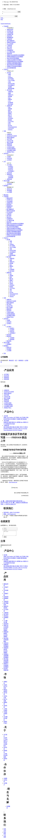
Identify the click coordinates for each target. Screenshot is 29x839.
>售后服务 (9, 190)
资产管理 (9, 215)
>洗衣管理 (9, 145)
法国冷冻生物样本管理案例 (14, 228)
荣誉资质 (9, 341)
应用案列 (9, 344)
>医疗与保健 (10, 142)
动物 (11, 241)
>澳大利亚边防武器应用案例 (14, 64)
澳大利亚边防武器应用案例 (14, 233)
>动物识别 (9, 134)
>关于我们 (9, 164)
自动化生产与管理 (11, 301)
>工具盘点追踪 (10, 147)
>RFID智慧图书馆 (11, 67)
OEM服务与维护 (11, 315)
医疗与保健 (9, 307)
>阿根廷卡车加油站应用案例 (14, 66)
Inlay (11, 264)
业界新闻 (12, 339)
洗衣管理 (9, 310)
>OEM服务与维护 (11, 150)
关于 (5, 161)
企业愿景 (12, 329)
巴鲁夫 (11, 283)
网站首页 (6, 195)
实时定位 (9, 217)
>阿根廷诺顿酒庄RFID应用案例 (15, 56)
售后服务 (9, 349)
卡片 (11, 267)
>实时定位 (9, 48)
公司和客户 (12, 333)
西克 (11, 277)
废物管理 (9, 309)
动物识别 (12, 258)
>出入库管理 (10, 44)
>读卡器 (9, 72)
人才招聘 (9, 350)
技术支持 (9, 334)
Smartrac (12, 296)
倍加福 (11, 275)
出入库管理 (9, 212)
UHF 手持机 (13, 247)
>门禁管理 (9, 45)
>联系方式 (9, 189)
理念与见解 (7, 180)
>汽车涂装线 (10, 32)
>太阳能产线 (10, 34)
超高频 (11, 263)
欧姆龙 (11, 286)
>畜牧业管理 (10, 29)
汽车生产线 (9, 306)
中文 (2, 18)
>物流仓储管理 (10, 137)
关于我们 (9, 326)
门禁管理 (9, 214)
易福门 (11, 280)
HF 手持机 (12, 245)
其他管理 (9, 222)
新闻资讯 (9, 336)
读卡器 (8, 239)
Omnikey (12, 244)
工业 (11, 242)
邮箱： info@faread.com (10, 514)
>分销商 (9, 156)
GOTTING (12, 288)
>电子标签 (9, 90)
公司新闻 (12, 337)
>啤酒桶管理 (10, 37)
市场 (5, 131)
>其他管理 (9, 53)
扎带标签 (12, 269)
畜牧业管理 (9, 198)
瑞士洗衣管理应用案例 (12, 226)
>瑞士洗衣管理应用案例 (13, 58)
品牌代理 (9, 272)
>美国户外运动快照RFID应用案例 (15, 55)
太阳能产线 (9, 202)
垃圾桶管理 (9, 218)
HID (11, 274)
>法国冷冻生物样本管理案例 (14, 59)
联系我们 (6, 185)
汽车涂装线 (9, 201)
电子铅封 (12, 271)
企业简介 (12, 328)
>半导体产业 (10, 31)
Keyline (11, 292)
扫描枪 (11, 253)
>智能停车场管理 (11, 42)
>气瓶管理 (9, 39)
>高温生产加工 (10, 151)
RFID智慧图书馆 (11, 236)
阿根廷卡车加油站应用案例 (14, 234)
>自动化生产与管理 (12, 136)
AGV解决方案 (10, 220)
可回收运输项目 (11, 313)
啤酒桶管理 (9, 206)
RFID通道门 (13, 252)
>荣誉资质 (9, 179)
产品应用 (6, 26)
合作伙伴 (6, 153)
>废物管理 (9, 144)
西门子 (11, 282)
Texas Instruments (14, 293)
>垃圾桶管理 (10, 50)
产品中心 (6, 69)
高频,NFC (12, 261)
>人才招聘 (9, 192)
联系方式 (9, 347)
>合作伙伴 (9, 158)
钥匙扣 (11, 266)
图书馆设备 (12, 255)
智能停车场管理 (11, 210)
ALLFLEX (12, 295)
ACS (11, 291)
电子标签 (9, 257)
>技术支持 (9, 172)
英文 (2, 19)
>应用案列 (9, 184)
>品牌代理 (9, 105)
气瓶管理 (9, 207)
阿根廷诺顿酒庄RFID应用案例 (14, 225)
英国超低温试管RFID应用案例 (14, 230)
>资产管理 (9, 47)
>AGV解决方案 (11, 52)
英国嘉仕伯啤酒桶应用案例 (14, 231)
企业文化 (12, 331)
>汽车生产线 (10, 140)
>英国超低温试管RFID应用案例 (15, 61)
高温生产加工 (10, 317)
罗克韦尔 (12, 285)
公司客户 (9, 323)
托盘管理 (9, 204)
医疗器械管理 (10, 209)
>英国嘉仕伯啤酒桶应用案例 (14, 63)
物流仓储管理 (10, 302)
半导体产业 (9, 199)
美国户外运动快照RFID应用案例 (15, 223)
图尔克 (11, 278)
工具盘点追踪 (10, 312)
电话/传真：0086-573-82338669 (11, 512)
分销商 (8, 320)
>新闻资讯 (9, 174)
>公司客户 (9, 160)
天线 (11, 249)
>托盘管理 (9, 36)
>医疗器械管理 (10, 40)
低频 (11, 260)
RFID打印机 (13, 250)
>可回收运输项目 (11, 148)
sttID (11, 289)
